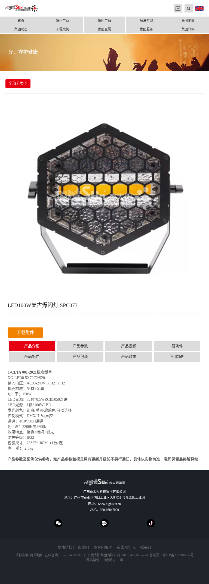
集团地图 (188, 21)
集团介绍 (188, 29)
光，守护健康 (23, 52)
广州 (119, 560)
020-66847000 (109, 510)
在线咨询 (51, 555)
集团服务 (146, 29)
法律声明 (22, 555)
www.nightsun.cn (109, 504)
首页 (21, 21)
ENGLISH (199, 8)
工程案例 (62, 29)
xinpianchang (104, 523)
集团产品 (104, 21)
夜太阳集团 (102, 547)
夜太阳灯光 (126, 547)
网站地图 (36, 555)
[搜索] (189, 8)
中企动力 (109, 560)
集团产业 (62, 21)
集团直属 (104, 29)
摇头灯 (146, 547)
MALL (178, 8)
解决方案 (146, 21)
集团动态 (20, 29)
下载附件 (25, 332)
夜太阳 (83, 547)
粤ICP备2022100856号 (178, 555)
